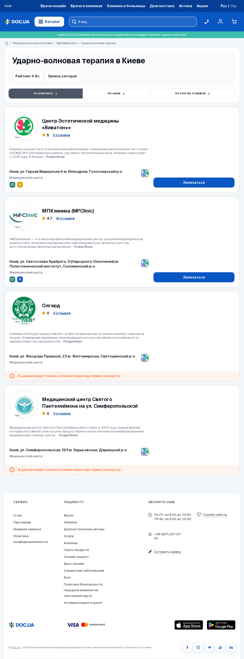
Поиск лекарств (76, 550)
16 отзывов (65, 218)
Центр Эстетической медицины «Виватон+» (80, 124)
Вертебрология (64, 43)
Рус (224, 6)
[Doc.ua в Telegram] (209, 647)
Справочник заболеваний (84, 570)
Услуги (69, 536)
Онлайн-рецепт (76, 557)
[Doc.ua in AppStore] (188, 625)
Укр (233, 6)
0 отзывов (62, 313)
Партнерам (22, 522)
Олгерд (51, 305)
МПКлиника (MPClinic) (68, 210)
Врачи (68, 515)
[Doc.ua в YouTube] (220, 647)
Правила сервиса (27, 529)
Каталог (52, 22)
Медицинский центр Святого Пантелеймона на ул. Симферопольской (90, 402)
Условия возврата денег (83, 602)
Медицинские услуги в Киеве (30, 43)
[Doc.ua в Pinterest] (231, 647)
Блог (67, 577)
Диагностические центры (84, 529)
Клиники (70, 522)
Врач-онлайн (74, 563)
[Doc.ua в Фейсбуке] (187, 647)
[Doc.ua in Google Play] (221, 625)
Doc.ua (16, 647)
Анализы (70, 543)
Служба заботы (215, 514)
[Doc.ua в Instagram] (198, 647)
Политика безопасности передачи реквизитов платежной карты (83, 590)
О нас (17, 515)
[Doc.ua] (17, 22)
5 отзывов (61, 135)
